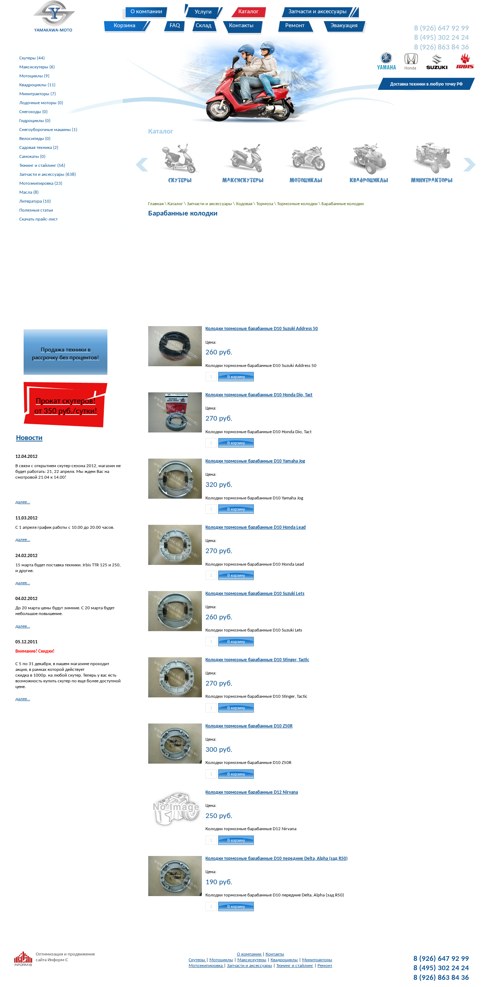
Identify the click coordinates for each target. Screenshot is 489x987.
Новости (29, 438)
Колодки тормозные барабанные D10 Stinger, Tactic (257, 660)
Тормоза (265, 204)
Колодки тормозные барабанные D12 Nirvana (251, 792)
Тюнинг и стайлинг (294, 965)
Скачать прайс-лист (38, 219)
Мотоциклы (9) (34, 76)
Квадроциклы (284, 960)
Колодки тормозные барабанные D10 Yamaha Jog (255, 461)
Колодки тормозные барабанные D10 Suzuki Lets (254, 593)
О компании (249, 954)
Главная (156, 204)
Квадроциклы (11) (37, 85)
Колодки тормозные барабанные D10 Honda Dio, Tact (259, 395)
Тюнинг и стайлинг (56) (42, 165)
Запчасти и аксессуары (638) (47, 174)
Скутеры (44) (32, 58)
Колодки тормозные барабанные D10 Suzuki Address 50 (261, 328)
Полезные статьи (36, 210)
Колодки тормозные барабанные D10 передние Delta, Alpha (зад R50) (276, 858)
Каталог (176, 204)
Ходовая (244, 204)
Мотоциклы (221, 960)
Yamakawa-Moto (57, 17)
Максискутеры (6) (37, 67)
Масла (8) (29, 192)
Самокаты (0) (32, 156)
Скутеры (197, 960)
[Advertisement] (65, 275)
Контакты (275, 954)
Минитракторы (317, 960)
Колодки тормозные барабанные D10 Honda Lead (255, 527)
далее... (22, 502)
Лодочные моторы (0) (41, 103)
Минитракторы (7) (37, 94)
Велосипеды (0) (34, 138)
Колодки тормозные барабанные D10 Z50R (248, 726)
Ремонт (325, 965)
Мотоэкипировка (206, 965)
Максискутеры (251, 960)
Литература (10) (35, 201)
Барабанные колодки (342, 204)
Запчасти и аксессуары (210, 204)
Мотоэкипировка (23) (40, 183)
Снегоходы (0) (33, 112)
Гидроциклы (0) (34, 120)
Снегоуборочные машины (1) (48, 129)
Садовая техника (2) (38, 147)
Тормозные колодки (298, 204)
